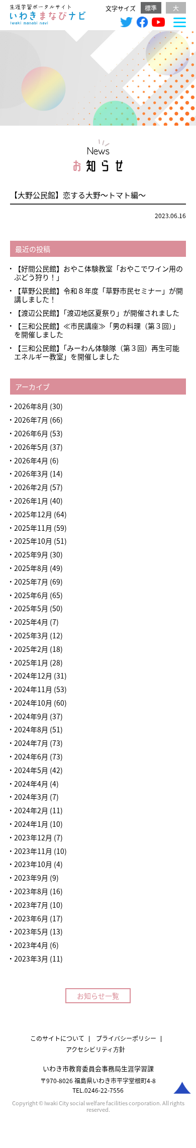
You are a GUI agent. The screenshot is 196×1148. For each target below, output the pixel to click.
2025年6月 (31, 595)
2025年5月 (31, 608)
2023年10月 (33, 864)
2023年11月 (33, 851)
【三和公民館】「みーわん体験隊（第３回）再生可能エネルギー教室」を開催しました (96, 352)
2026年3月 (31, 473)
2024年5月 (31, 770)
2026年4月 (31, 460)
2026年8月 (31, 406)
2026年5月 (31, 447)
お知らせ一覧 (98, 996)
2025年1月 (31, 662)
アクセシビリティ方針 (95, 1049)
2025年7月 (31, 582)
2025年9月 (31, 554)
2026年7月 (31, 420)
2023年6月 (31, 918)
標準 (151, 8)
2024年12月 (33, 676)
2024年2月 (31, 810)
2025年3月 (31, 635)
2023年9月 (31, 878)
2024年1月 (31, 824)
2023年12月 (33, 837)
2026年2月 (31, 487)
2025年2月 (31, 649)
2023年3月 (31, 958)
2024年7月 (31, 743)
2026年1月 (31, 501)
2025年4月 (31, 622)
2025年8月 (31, 568)
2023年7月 (31, 905)
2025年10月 (33, 541)
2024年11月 (33, 689)
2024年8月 (31, 729)
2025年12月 (33, 514)
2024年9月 (31, 716)
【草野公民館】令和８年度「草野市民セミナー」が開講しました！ (98, 294)
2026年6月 (31, 433)
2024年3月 (31, 797)
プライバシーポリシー (126, 1038)
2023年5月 (31, 931)
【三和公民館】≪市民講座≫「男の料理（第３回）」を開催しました (96, 330)
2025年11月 (33, 528)
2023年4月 (31, 945)
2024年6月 (31, 756)
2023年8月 (31, 891)
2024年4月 (31, 784)
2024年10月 (33, 703)
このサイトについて (57, 1038)
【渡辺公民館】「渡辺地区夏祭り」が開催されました (96, 313)
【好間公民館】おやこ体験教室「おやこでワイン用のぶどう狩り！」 (98, 272)
